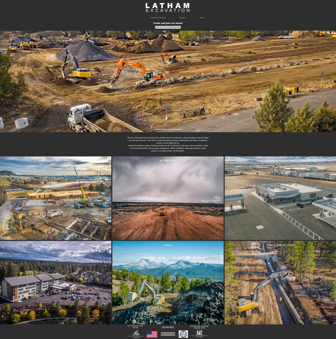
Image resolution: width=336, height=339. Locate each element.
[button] (158, 17)
